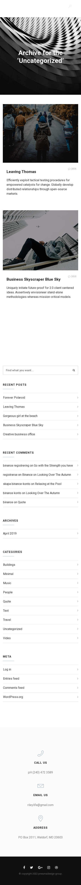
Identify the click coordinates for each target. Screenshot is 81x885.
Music (7, 583)
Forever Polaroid (14, 397)
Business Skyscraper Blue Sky (34, 279)
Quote (22, 502)
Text (6, 610)
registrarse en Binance (18, 474)
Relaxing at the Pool (48, 484)
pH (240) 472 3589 (40, 772)
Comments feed (13, 688)
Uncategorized (12, 629)
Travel (7, 620)
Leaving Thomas (21, 172)
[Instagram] (48, 868)
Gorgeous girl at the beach (20, 416)
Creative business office (19, 434)
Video (7, 638)
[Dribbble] (56, 868)
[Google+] (40, 868)
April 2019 (10, 533)
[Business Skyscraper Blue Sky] (40, 240)
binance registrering (16, 465)
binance (8, 502)
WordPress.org (13, 697)
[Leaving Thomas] (40, 133)
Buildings (9, 565)
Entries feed (11, 678)
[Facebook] (24, 868)
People (8, 592)
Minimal (8, 574)
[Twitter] (31, 868)
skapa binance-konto (16, 484)
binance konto (12, 493)
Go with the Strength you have (53, 465)
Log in (7, 669)
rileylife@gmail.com (40, 805)
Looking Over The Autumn (54, 474)
